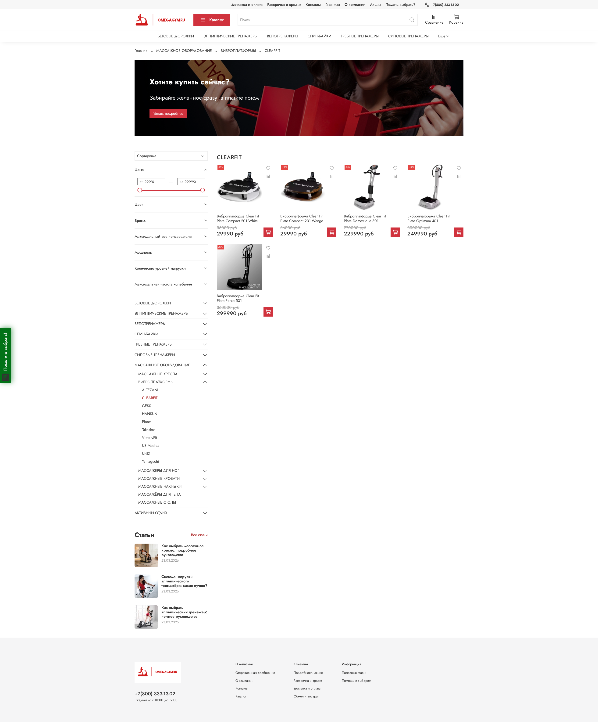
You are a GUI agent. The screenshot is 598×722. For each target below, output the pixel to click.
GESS (146, 405)
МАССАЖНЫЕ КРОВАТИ (159, 478)
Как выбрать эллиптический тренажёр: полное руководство (184, 612)
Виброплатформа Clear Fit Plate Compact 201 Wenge (301, 218)
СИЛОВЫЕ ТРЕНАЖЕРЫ (408, 36)
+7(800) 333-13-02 (445, 4)
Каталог (216, 20)
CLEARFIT (149, 398)
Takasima (149, 429)
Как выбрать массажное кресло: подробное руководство (182, 550)
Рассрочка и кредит (284, 4)
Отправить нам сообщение (255, 672)
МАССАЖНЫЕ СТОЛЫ (157, 502)
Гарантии (332, 4)
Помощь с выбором (356, 680)
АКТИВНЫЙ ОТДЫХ (151, 513)
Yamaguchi (150, 461)
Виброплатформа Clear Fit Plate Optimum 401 (428, 218)
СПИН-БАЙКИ (319, 36)
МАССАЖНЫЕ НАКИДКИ (160, 486)
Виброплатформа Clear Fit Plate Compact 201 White (238, 218)
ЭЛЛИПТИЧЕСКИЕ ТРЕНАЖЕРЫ (230, 36)
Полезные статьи (354, 672)
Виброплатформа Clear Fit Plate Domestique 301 (365, 218)
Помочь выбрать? (400, 4)
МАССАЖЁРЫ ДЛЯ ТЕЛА (159, 494)
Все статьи (199, 535)
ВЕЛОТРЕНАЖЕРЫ (282, 36)
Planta (147, 421)
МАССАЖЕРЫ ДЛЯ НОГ (158, 470)
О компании (355, 4)
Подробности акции (308, 672)
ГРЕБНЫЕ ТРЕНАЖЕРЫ (360, 36)
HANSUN (149, 413)
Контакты (313, 4)
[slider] (139, 190)
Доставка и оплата (247, 4)
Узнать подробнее (168, 113)
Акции (375, 4)
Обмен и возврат (306, 696)
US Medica (150, 445)
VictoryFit (149, 437)
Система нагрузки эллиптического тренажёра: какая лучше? (184, 581)
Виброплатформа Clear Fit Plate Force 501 (238, 298)
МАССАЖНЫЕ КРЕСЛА (158, 374)
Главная (141, 50)
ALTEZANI (150, 390)
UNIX (146, 453)
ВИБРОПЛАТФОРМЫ (238, 50)
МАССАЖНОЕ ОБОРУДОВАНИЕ (184, 50)
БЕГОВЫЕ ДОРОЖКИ (176, 36)
